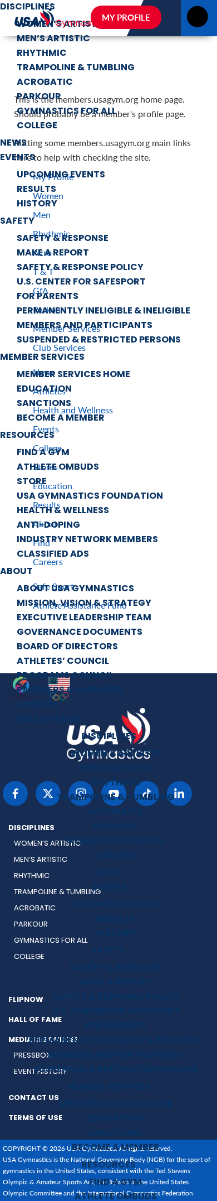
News (13, 143)
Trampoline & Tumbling (76, 68)
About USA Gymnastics (75, 589)
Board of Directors (67, 647)
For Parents (47, 297)
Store (32, 482)
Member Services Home (73, 375)
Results (36, 189)
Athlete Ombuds (58, 467)
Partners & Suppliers (69, 690)
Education (44, 389)
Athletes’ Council (63, 661)
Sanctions (44, 404)
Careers (37, 705)
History (37, 204)
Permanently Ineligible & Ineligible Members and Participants (103, 318)
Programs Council (65, 676)
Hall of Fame (48, 719)
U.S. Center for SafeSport (81, 282)
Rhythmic (42, 53)
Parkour (39, 97)
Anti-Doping (48, 525)
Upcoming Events (61, 175)
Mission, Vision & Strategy (84, 603)
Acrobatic (45, 82)
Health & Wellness (63, 511)
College (37, 126)
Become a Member (61, 418)
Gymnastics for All (66, 111)
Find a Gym (43, 453)
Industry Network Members (87, 540)
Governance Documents (79, 632)
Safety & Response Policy (80, 268)
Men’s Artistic (53, 39)
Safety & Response (62, 238)
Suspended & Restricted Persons (99, 340)
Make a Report (53, 253)
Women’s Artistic (116, 754)
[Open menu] (197, 20)
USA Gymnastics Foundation (90, 496)
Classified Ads (53, 554)
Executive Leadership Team (84, 618)
